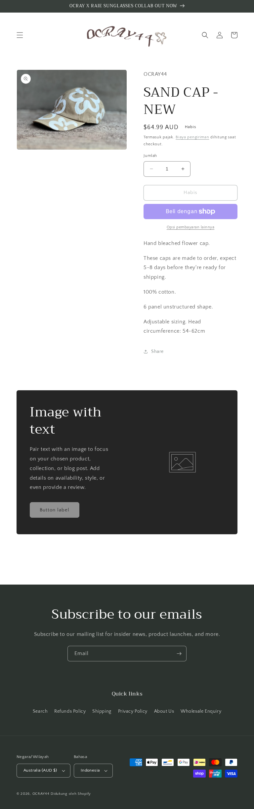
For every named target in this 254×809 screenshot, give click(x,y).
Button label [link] (54, 510)
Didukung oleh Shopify (71, 794)
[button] (20, 35)
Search (40, 711)
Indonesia (90, 770)
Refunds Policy (70, 711)
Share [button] (157, 351)
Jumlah (150, 155)
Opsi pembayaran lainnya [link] (191, 227)
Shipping (101, 711)
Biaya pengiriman (192, 137)
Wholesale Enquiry (201, 711)
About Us (164, 711)
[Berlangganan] (179, 653)
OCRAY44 (41, 794)
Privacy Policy (133, 711)
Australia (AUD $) (40, 770)
